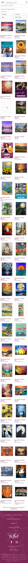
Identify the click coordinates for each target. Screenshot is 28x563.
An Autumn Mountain (5, 300)
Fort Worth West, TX (5, 5)
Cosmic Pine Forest (19, 361)
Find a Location (14, 515)
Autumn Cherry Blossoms (6, 98)
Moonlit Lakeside (18, 422)
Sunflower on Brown (5, 422)
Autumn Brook (4, 401)
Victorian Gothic (4, 442)
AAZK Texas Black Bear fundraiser (19, 504)
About (14, 523)
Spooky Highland (4, 462)
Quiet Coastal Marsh (5, 341)
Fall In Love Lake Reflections (20, 462)
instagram (17, 542)
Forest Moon (17, 219)
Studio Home (9, 2)
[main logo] (3, 1)
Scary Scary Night (4, 482)
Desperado (3, 118)
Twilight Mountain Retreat (6, 139)
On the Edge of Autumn (19, 240)
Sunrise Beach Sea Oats (20, 78)
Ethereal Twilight (4, 361)
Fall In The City (17, 260)
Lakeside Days (18, 37)
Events (15, 2)
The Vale (16, 139)
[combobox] (7, 14)
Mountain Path (4, 381)
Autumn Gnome (4, 260)
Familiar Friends (4, 240)
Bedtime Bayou (18, 280)
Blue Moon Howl (18, 442)
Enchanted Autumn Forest (6, 503)
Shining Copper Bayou (19, 482)
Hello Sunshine (4, 179)
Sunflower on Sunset (19, 58)
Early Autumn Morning (5, 321)
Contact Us (14, 550)
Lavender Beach (4, 78)
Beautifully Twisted (18, 381)
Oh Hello (16, 401)
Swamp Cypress (4, 219)
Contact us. (14, 508)
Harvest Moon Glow (19, 300)
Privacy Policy (14, 546)
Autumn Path (17, 179)
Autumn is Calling (18, 321)
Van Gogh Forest (4, 280)
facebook (11, 542)
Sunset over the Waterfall (6, 37)
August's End (17, 118)
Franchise (14, 527)
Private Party (14, 519)
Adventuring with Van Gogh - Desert (7, 200)
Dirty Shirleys (17, 341)
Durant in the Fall (18, 159)
